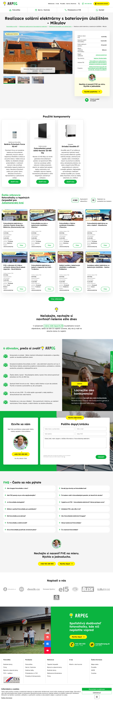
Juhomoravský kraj (101, 55)
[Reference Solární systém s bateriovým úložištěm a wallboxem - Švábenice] (70, 272)
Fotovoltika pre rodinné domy (98, 61)
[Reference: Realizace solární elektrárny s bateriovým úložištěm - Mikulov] (37, 52)
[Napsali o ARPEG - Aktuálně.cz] (9, 589)
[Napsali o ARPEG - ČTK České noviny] (75, 589)
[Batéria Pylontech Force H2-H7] (14, 153)
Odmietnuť (97, 693)
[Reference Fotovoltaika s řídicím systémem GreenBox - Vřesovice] (70, 229)
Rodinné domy (7, 664)
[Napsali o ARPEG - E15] (64, 589)
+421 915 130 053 (20, 454)
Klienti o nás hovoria (75, 664)
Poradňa (62, 3)
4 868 (75, 200)
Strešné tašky (103, 58)
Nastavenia (96, 697)
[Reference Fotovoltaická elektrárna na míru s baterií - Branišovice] (98, 229)
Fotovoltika (6, 660)
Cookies (93, 673)
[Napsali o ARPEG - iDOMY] (56, 597)
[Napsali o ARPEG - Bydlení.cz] (103, 589)
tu (64, 456)
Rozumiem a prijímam (97, 689)
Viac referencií (56, 299)
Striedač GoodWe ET (101, 69)
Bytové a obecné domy (10, 670)
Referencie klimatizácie (54, 673)
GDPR (93, 670)
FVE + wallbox (7, 673)
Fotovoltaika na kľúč (11, 26)
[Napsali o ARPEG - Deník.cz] (33, 589)
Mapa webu (94, 664)
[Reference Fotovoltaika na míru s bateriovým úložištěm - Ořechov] (42, 229)
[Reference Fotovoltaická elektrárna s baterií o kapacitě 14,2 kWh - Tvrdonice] (42, 272)
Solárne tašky (29, 670)
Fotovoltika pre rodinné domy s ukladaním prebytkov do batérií (98, 63)
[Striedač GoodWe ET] (70, 153)
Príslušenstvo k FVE (31, 673)
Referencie (51, 3)
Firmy (5, 667)
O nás (57, 3)
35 (93, 200)
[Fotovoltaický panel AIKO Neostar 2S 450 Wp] (42, 153)
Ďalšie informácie (6, 698)
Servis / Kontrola (71, 3)
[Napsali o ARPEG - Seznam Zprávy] (49, 589)
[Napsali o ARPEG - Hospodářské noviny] (21, 589)
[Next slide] (69, 52)
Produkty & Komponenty (33, 676)
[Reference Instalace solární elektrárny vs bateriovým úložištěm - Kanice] (98, 272)
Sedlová (96, 58)
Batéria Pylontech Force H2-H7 (97, 66)
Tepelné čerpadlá (52, 664)
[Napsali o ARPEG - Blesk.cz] (88, 589)
